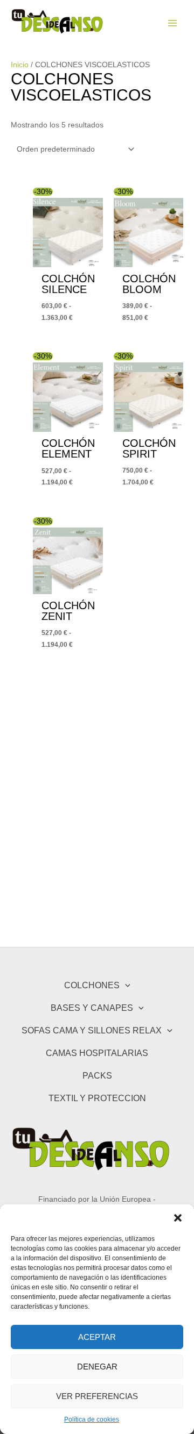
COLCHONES (92, 985)
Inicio (20, 65)
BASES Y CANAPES (92, 1007)
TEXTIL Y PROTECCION (97, 1098)
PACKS (97, 1075)
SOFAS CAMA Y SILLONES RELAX (92, 1030)
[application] (125, 985)
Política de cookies (91, 1419)
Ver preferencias (97, 1396)
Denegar (97, 1366)
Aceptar (97, 1337)
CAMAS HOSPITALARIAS (97, 1053)
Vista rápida (67, 258)
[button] (177, 1217)
